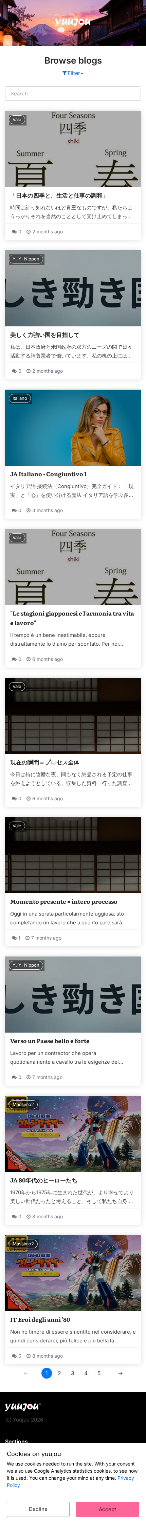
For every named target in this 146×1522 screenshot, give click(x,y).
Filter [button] (74, 73)
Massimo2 (23, 1104)
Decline (38, 1509)
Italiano (20, 398)
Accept (107, 1509)
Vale (17, 119)
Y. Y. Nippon (26, 258)
